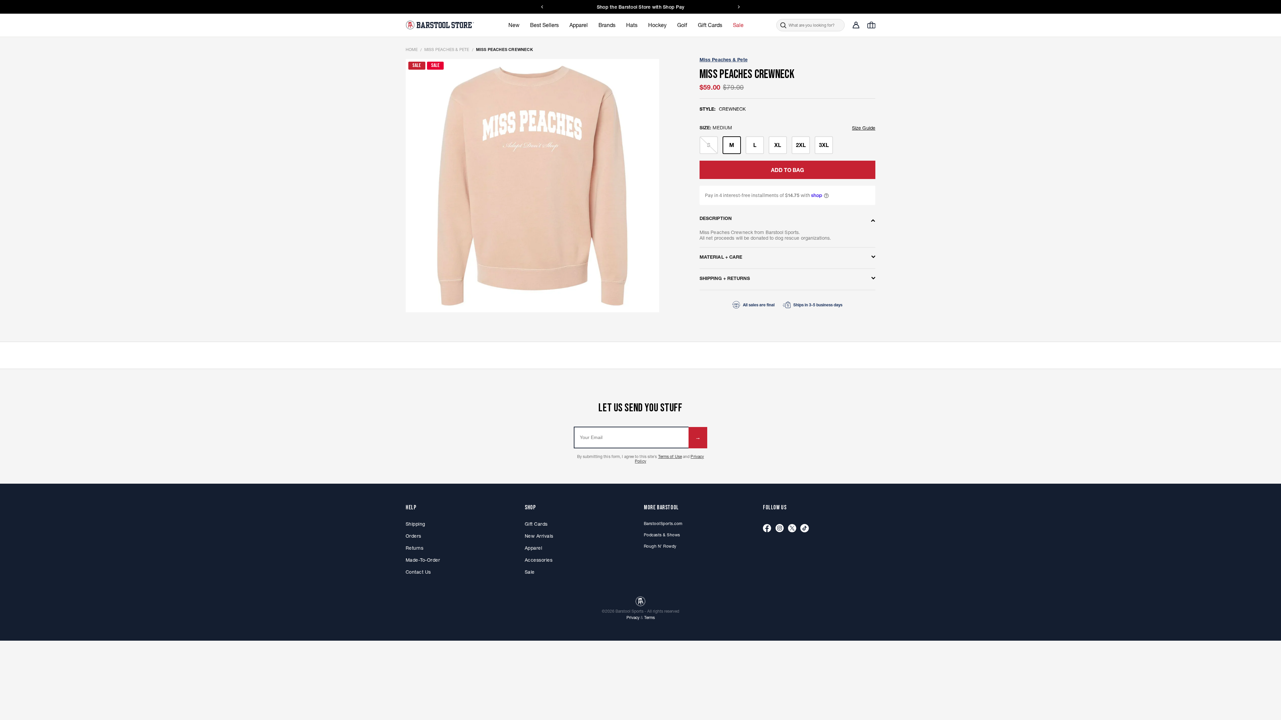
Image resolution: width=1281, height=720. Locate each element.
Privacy (632, 617)
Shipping (415, 524)
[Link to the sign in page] (856, 25)
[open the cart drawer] (871, 25)
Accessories (538, 560)
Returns (414, 548)
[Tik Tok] (804, 528)
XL (777, 145)
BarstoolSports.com (663, 523)
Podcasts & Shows (662, 534)
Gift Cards (536, 524)
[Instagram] (779, 528)
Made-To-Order (423, 560)
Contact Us (684, 7)
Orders (413, 536)
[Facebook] (767, 528)
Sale (530, 572)
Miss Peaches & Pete (446, 49)
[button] (810, 25)
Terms (649, 617)
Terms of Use (670, 456)
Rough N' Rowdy (660, 546)
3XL (824, 145)
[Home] (441, 25)
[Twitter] (792, 528)
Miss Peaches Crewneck (504, 49)
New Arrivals (539, 536)
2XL (801, 145)
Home (412, 49)
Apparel (533, 548)
